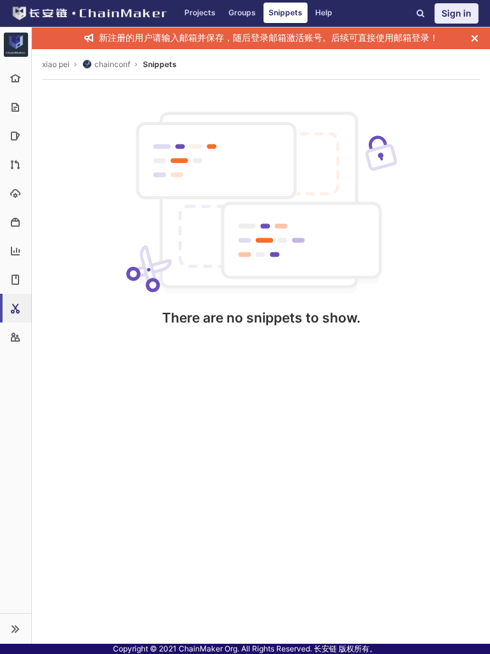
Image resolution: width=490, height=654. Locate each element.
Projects (200, 12)
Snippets (285, 12)
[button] (15, 628)
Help (323, 12)
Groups (242, 12)
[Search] (420, 13)
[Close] (474, 38)
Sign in (456, 13)
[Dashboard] (89, 13)
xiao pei (56, 64)
